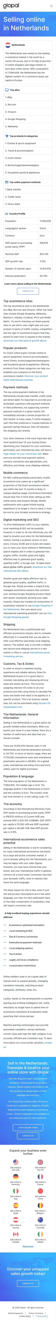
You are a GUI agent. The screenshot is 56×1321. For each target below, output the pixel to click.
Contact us (28, 291)
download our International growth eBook (24, 340)
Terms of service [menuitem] (35, 1313)
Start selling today (28, 1127)
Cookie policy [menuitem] (25, 1316)
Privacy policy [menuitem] (42, 1316)
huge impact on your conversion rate (22, 453)
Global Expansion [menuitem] (15, 1313)
